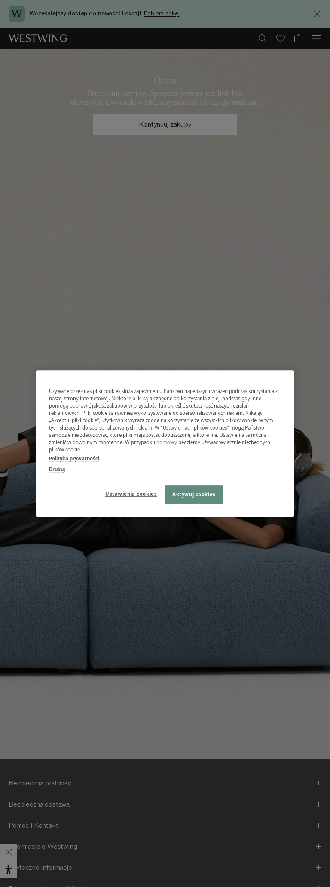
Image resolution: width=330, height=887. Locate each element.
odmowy (166, 442)
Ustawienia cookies (131, 494)
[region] (165, 443)
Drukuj (57, 469)
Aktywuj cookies (194, 494)
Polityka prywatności (74, 458)
